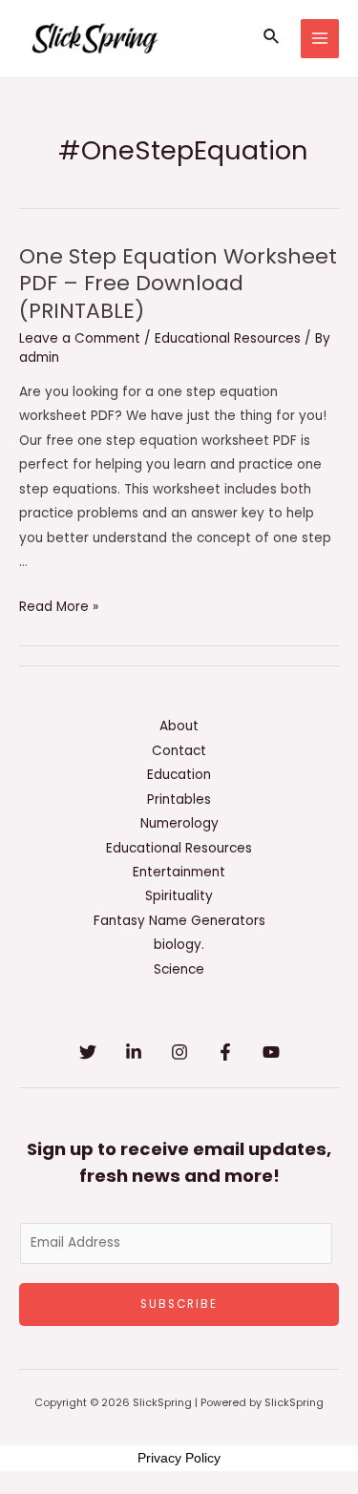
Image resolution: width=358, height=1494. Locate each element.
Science (179, 969)
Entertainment (179, 872)
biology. (179, 945)
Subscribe (179, 1304)
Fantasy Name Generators (179, 921)
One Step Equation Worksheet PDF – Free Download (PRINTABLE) (178, 284)
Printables (179, 799)
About (179, 726)
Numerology (179, 823)
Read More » (58, 607)
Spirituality (179, 896)
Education (179, 775)
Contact (179, 751)
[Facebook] (225, 1052)
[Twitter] (87, 1052)
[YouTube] (271, 1052)
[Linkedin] (133, 1052)
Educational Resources (228, 338)
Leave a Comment (79, 338)
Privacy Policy (179, 1457)
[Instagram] (179, 1052)
